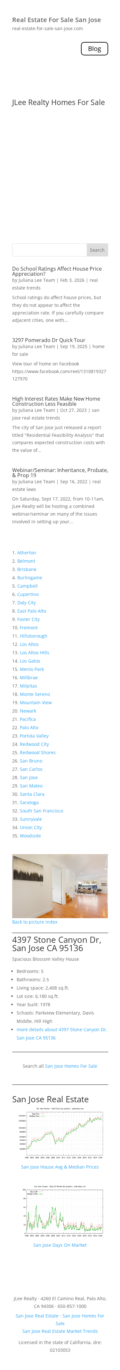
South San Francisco (41, 811)
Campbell (27, 586)
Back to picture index (34, 922)
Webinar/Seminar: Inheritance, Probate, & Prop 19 (60, 473)
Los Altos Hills (34, 652)
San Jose (29, 777)
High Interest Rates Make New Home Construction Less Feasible (56, 401)
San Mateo (31, 786)
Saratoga (29, 802)
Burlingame (29, 578)
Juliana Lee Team (37, 280)
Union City (31, 827)
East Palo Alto (31, 611)
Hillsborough (33, 636)
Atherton (26, 553)
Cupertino (28, 594)
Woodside (30, 836)
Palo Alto (29, 727)
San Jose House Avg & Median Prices (60, 1167)
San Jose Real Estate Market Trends (60, 1331)
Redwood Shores (38, 752)
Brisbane (26, 569)
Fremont (29, 627)
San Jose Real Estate (50, 1099)
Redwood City (34, 744)
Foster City (28, 619)
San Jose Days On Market (60, 1245)
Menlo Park (32, 669)
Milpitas (28, 686)
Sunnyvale (31, 819)
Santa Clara (32, 794)
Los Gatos (30, 661)
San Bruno (31, 761)
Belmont (26, 561)
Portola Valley (34, 736)
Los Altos (29, 644)
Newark (28, 711)
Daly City (26, 602)
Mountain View (36, 702)
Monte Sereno (35, 694)
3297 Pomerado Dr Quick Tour (48, 340)
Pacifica (28, 719)
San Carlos (31, 769)
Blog (94, 48)
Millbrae (29, 677)
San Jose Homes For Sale (71, 1066)
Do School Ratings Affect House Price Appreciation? (57, 271)
